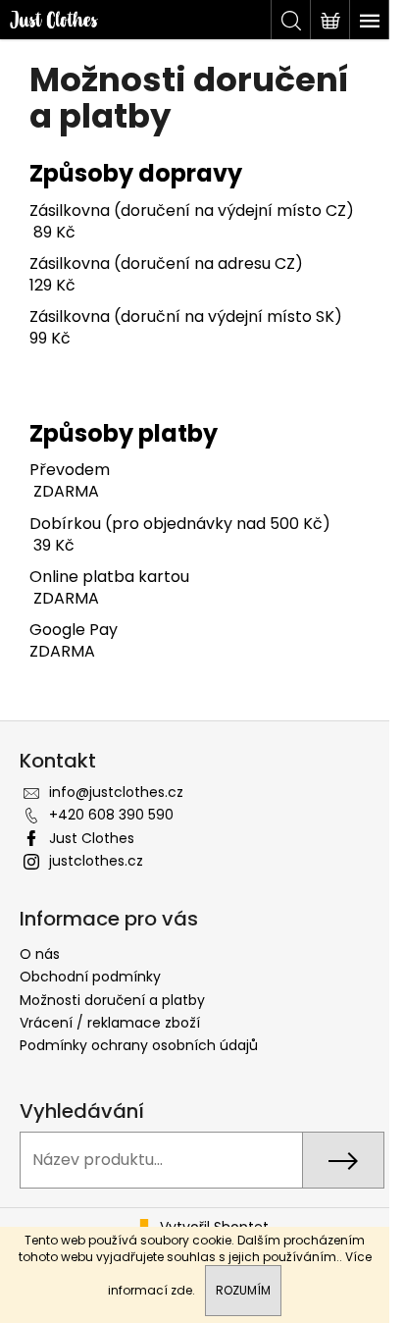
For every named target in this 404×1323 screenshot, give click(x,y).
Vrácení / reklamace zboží (110, 1022)
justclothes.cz (96, 861)
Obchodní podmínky (90, 976)
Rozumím (243, 1290)
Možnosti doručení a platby (112, 1000)
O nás (40, 954)
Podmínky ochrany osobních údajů (139, 1045)
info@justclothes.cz (116, 792)
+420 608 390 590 (111, 814)
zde (181, 1290)
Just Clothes (91, 838)
